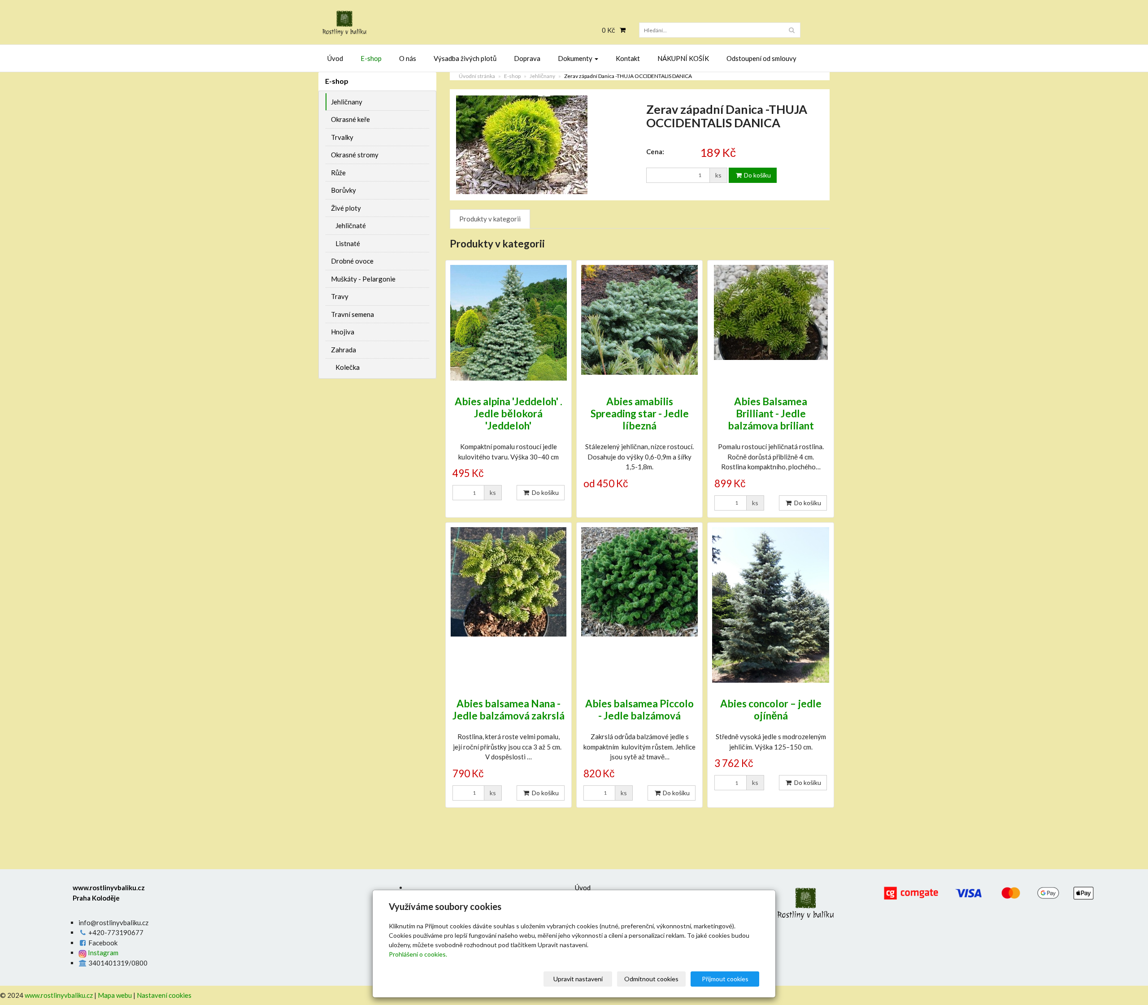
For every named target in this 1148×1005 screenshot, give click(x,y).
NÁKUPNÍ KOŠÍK (683, 58)
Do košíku (757, 175)
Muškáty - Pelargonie (363, 279)
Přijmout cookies (725, 979)
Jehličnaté (350, 225)
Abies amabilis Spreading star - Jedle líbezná (640, 413)
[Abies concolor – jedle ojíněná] (770, 604)
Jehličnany (542, 76)
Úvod (335, 58)
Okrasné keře (350, 119)
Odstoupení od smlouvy (761, 58)
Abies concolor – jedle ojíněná (771, 709)
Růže (338, 173)
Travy (339, 296)
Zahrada (343, 350)
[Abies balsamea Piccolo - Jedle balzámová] (639, 604)
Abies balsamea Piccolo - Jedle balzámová (639, 709)
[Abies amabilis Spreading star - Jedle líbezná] (639, 322)
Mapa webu (115, 995)
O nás (407, 58)
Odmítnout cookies (651, 979)
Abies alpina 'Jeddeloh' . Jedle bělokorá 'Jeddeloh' (508, 413)
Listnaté (347, 243)
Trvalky (342, 137)
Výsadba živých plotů (465, 58)
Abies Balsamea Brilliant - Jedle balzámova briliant (771, 413)
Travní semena (352, 314)
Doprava (527, 58)
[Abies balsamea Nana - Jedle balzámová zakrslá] (508, 604)
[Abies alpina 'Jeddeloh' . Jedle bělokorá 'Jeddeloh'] (508, 322)
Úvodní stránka (477, 76)
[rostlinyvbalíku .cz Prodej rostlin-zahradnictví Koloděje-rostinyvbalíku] (399, 23)
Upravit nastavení (578, 979)
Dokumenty (576, 58)
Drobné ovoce (352, 261)
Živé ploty (346, 208)
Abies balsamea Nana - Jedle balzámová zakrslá (508, 709)
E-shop (371, 58)
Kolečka (347, 367)
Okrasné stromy (354, 155)
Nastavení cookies (164, 995)
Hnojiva (342, 332)
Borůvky (343, 190)
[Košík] (620, 30)
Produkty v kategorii (490, 219)
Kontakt (628, 58)
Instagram (102, 953)
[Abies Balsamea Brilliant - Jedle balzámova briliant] (770, 322)
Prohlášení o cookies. (418, 954)
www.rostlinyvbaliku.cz (59, 995)
